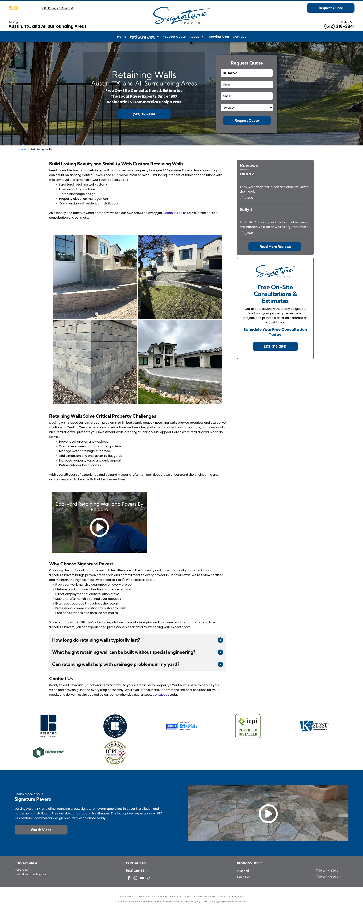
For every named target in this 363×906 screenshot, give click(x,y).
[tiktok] (148, 878)
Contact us (161, 694)
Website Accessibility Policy (230, 896)
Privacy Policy (126, 896)
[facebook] (129, 878)
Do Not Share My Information (151, 896)
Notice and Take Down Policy (201, 896)
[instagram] (135, 878)
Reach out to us (174, 213)
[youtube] (142, 878)
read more (300, 227)
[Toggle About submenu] (202, 36)
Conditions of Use (176, 896)
